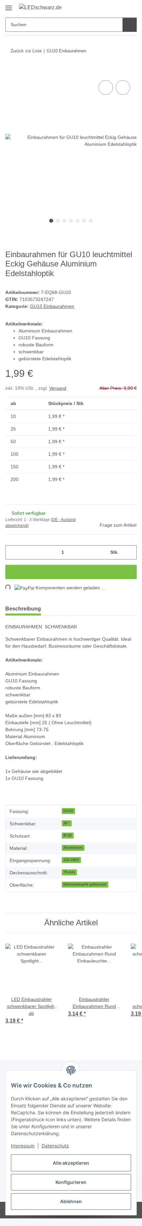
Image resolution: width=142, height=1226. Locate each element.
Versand (59, 388)
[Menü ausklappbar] (8, 5)
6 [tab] (84, 221)
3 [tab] (64, 221)
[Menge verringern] (13, 552)
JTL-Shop (82, 1217)
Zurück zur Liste (25, 51)
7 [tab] (91, 221)
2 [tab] (58, 221)
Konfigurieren (71, 1182)
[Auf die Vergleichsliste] (105, 88)
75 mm (69, 879)
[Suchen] (129, 25)
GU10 (68, 818)
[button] (105, 7)
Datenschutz (55, 1145)
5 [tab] (78, 221)
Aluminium (73, 854)
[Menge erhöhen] (129, 552)
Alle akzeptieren (71, 1163)
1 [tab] (51, 221)
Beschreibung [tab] (23, 609)
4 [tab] (71, 221)
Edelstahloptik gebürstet (84, 891)
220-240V (71, 867)
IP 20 (67, 842)
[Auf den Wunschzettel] (123, 88)
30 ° (66, 830)
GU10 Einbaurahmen (53, 307)
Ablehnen (71, 1201)
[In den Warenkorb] (10, 71)
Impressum (23, 1145)
